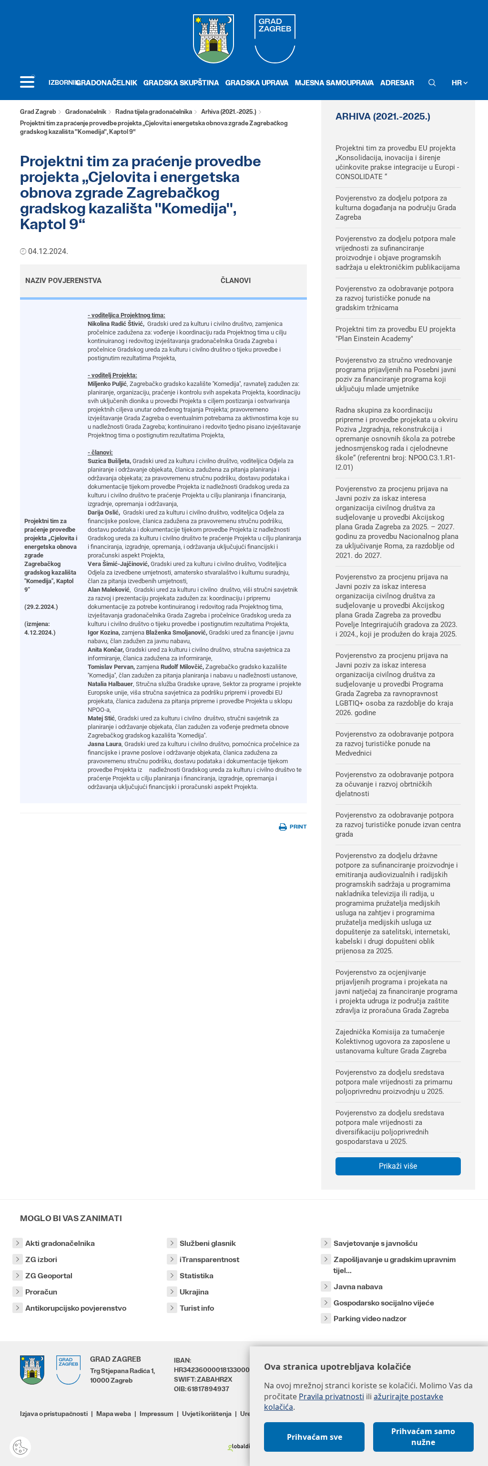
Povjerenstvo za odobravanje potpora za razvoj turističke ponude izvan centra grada (398, 825)
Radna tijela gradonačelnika (153, 111)
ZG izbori (41, 1259)
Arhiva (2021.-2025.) (228, 111)
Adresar (397, 83)
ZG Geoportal (48, 1276)
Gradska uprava (257, 83)
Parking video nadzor (370, 1318)
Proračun (41, 1292)
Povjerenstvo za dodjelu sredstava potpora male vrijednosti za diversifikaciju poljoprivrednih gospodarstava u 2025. (390, 1127)
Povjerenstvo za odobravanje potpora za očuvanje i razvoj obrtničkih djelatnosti (395, 784)
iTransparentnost (209, 1259)
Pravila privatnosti (331, 1396)
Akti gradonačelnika (60, 1243)
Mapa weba (113, 1413)
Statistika (197, 1276)
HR (457, 83)
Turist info (197, 1308)
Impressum (156, 1413)
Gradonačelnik (106, 83)
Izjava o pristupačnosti (54, 1413)
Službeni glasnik (208, 1243)
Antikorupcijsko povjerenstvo (75, 1308)
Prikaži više (398, 1166)
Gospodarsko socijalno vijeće (384, 1303)
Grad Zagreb (38, 111)
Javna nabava (358, 1287)
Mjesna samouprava (334, 83)
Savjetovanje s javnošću (375, 1243)
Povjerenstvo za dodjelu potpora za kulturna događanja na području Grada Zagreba (396, 208)
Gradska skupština (181, 83)
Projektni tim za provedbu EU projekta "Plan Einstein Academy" (396, 334)
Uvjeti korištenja (207, 1413)
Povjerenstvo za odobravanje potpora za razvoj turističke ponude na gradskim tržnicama (395, 298)
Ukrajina (194, 1292)
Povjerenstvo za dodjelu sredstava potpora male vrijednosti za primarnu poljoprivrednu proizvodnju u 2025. (394, 1082)
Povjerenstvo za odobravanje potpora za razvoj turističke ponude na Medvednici (395, 744)
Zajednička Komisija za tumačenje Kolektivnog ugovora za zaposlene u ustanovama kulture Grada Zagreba (393, 1041)
